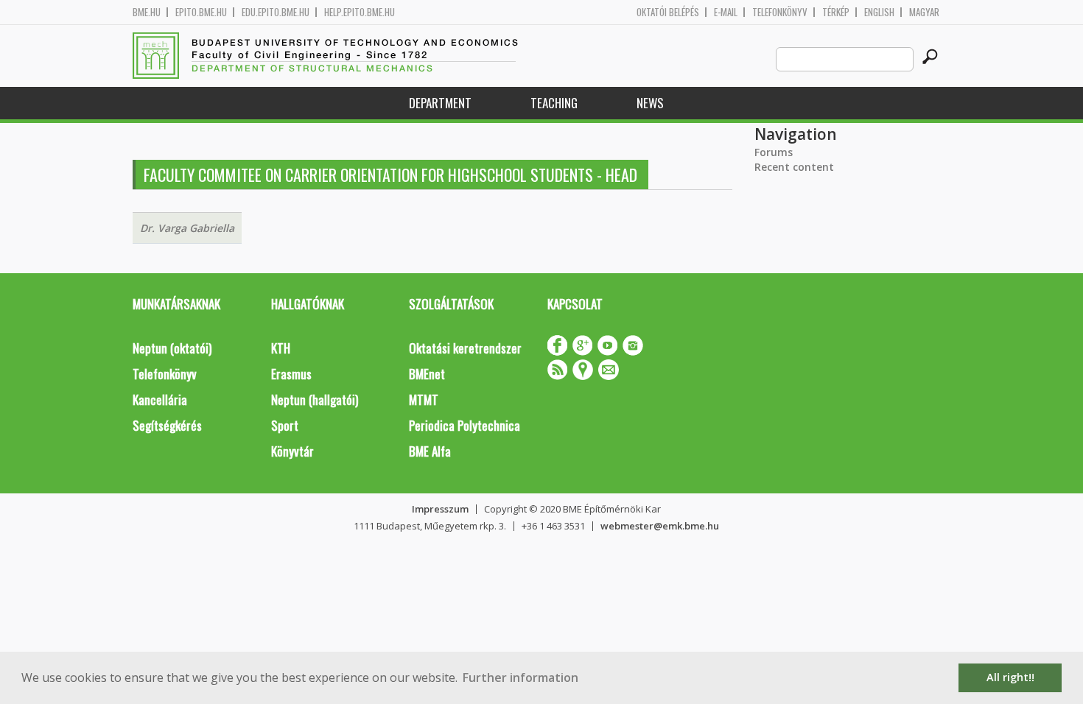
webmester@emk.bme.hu (659, 525)
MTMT (423, 399)
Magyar (924, 12)
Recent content (794, 167)
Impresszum (440, 508)
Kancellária (160, 399)
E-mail (725, 12)
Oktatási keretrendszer (465, 348)
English (879, 12)
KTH (280, 348)
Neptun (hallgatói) (314, 399)
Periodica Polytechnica (464, 425)
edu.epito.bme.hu (275, 12)
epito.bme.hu (201, 12)
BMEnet (427, 374)
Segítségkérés (167, 425)
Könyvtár (292, 451)
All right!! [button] (1010, 677)
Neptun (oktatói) (172, 348)
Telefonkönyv (779, 12)
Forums (773, 152)
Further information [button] (520, 677)
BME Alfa (430, 451)
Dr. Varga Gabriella (187, 228)
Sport (284, 425)
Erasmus (291, 374)
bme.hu (147, 12)
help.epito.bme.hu (359, 12)
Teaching (554, 103)
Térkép (835, 12)
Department (440, 103)
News (650, 103)
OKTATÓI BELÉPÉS (668, 12)
